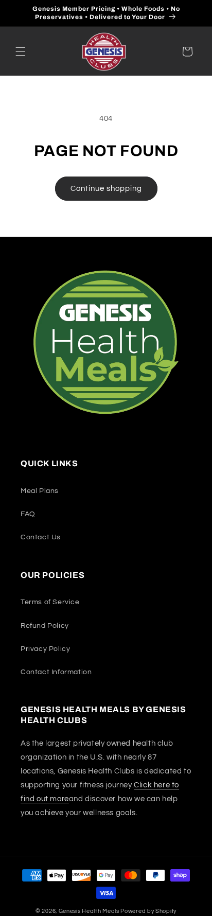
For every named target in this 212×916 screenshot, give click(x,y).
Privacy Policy (45, 649)
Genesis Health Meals (89, 911)
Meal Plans (40, 491)
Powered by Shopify (148, 911)
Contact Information (56, 672)
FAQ (28, 514)
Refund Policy (45, 625)
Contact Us (41, 537)
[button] (20, 51)
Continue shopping (106, 188)
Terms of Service (50, 602)
